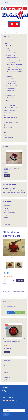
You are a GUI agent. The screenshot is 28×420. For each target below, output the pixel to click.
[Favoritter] (16, 2)
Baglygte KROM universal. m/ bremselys (12, 168)
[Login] (21, 2)
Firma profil (6, 210)
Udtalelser (6, 219)
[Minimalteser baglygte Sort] (14, 247)
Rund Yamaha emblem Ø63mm (12, 341)
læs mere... (13, 194)
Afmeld (11, 414)
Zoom (14, 258)
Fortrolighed (7, 205)
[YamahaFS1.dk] (14, 8)
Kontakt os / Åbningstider (10, 212)
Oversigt (6, 217)
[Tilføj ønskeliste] (4, 285)
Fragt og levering (8, 208)
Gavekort (6, 222)
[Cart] (24, 2)
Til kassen (10, 313)
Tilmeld (5, 414)
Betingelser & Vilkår (8, 215)
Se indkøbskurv (20, 313)
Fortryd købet (7, 224)
